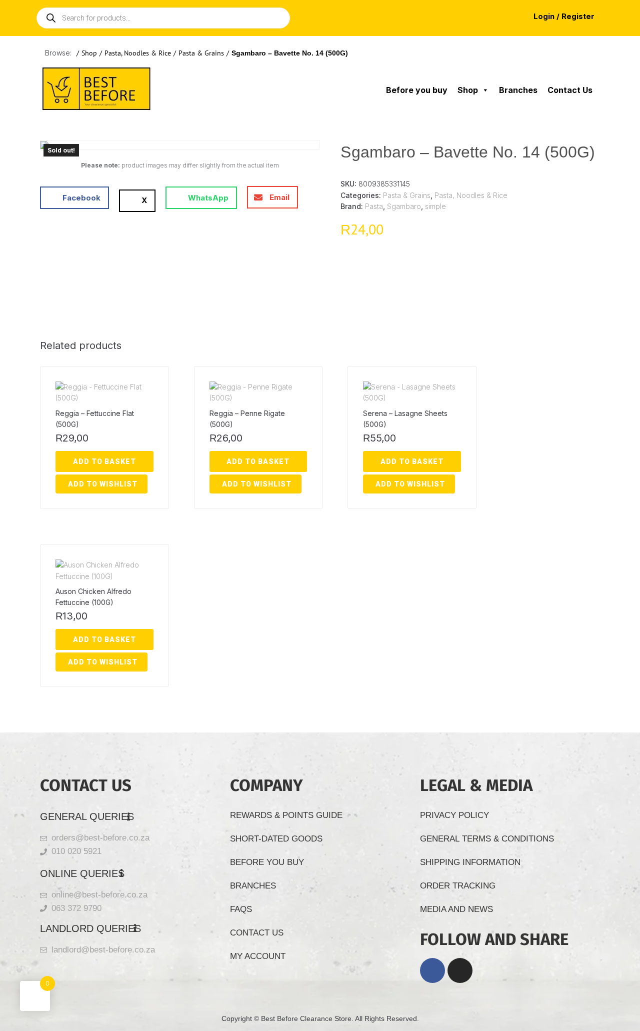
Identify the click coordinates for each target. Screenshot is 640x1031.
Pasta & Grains (201, 53)
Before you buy (417, 90)
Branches (518, 90)
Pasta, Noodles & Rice (137, 53)
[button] (74, 197)
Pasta (374, 206)
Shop (89, 53)
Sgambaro (404, 206)
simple (435, 206)
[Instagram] (460, 970)
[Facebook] (432, 970)
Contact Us (570, 90)
